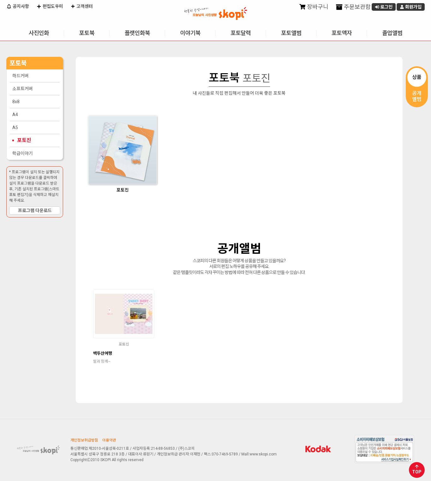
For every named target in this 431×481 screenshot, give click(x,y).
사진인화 (39, 33)
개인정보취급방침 (84, 440)
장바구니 (317, 6)
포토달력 (241, 33)
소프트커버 (22, 88)
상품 (417, 77)
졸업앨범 (392, 33)
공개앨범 (417, 96)
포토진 (24, 140)
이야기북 (190, 33)
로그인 (386, 6)
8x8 (16, 101)
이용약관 (109, 440)
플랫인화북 (137, 33)
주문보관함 (357, 6)
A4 (15, 114)
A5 (15, 127)
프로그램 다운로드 (35, 210)
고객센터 (84, 6)
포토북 (86, 33)
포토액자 (342, 33)
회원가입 (413, 6)
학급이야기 (22, 153)
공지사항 (20, 6)
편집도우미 (52, 6)
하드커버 (20, 75)
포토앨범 (291, 33)
